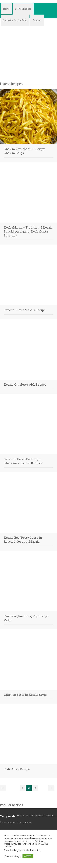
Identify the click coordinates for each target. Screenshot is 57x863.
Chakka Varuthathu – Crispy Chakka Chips (24, 151)
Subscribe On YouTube (15, 20)
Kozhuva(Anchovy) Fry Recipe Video (26, 618)
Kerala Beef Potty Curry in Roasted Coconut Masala (23, 539)
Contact (37, 20)
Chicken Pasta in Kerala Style (25, 694)
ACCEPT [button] (27, 856)
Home (6, 8)
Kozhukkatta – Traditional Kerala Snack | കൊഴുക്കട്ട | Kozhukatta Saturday (28, 231)
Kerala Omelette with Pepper (25, 384)
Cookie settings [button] (12, 856)
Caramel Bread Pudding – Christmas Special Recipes (23, 461)
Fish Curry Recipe (17, 769)
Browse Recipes (23, 8)
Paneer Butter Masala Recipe (25, 310)
